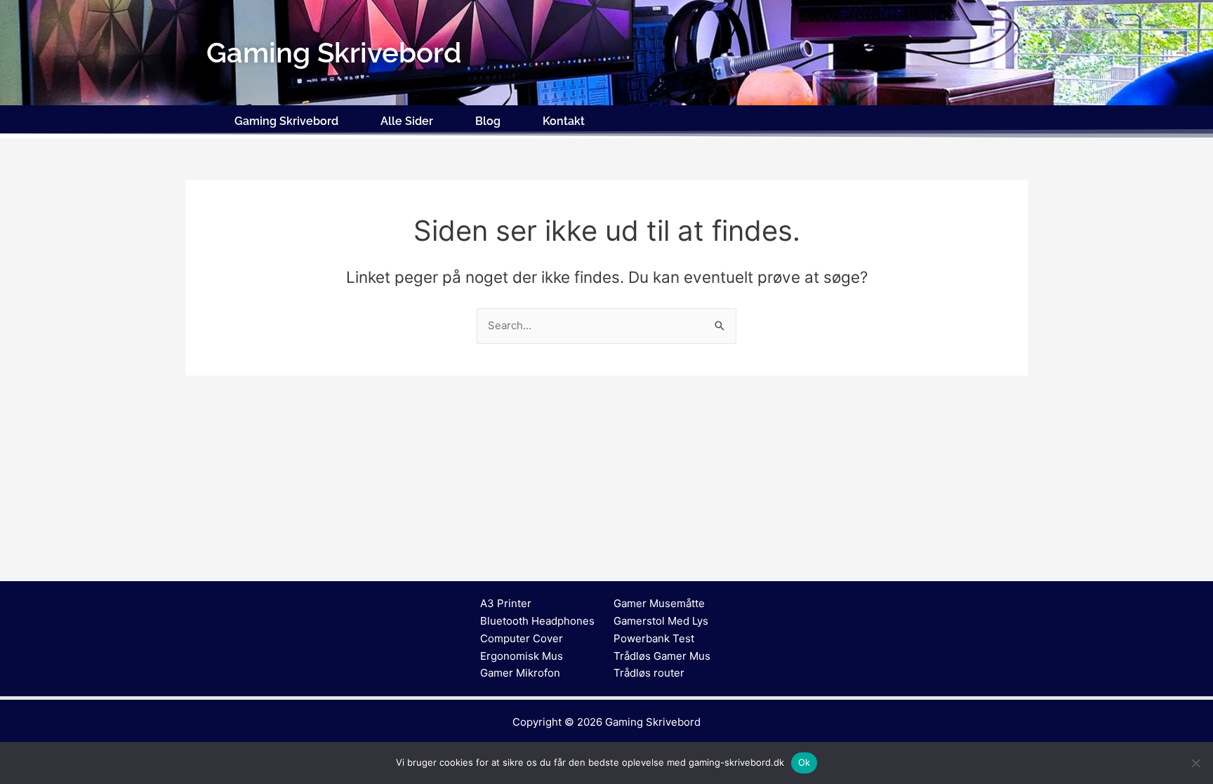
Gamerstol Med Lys (661, 620)
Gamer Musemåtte (659, 603)
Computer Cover (521, 638)
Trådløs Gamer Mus (662, 656)
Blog (488, 121)
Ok (804, 762)
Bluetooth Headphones (537, 620)
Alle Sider (406, 121)
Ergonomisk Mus (521, 656)
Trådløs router (649, 672)
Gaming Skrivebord (286, 121)
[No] (1195, 763)
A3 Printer (505, 603)
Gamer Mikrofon (520, 672)
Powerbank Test (654, 638)
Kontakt (564, 121)
